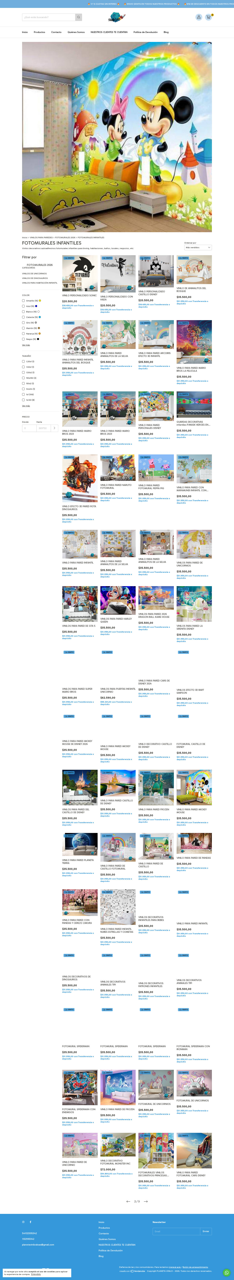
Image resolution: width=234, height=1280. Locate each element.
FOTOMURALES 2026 (65, 237)
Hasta (39, 422)
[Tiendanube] (132, 1272)
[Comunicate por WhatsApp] (227, 1273)
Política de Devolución (146, 32)
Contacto (56, 32)
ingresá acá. (175, 1267)
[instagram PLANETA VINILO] (23, 1222)
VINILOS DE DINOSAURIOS (35, 278)
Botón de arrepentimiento (195, 1267)
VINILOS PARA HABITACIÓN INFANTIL (39, 283)
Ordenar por (190, 243)
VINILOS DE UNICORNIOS (34, 273)
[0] (208, 17)
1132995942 (28, 1239)
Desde (25, 422)
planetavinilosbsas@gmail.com (38, 1244)
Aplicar (54, 428)
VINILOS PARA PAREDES (41, 237)
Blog (166, 32)
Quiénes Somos (76, 32)
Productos (39, 32)
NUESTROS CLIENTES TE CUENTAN (109, 32)
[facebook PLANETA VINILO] (30, 1222)
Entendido (36, 1274)
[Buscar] (78, 17)
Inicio (25, 32)
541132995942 (29, 1233)
